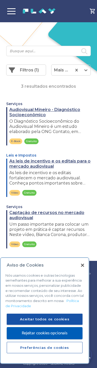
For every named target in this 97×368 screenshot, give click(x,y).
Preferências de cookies (44, 347)
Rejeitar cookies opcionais (45, 333)
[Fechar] (82, 265)
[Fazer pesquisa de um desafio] (84, 52)
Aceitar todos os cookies (45, 319)
